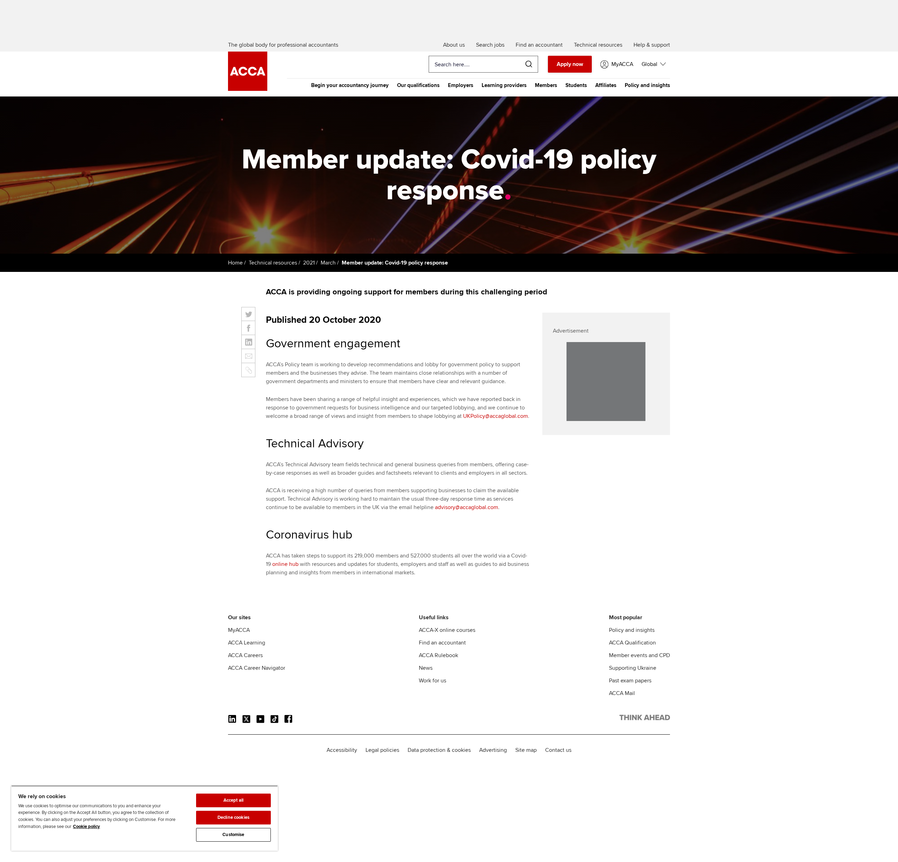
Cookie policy (86, 826)
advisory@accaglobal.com (466, 507)
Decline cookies (233, 817)
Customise (233, 834)
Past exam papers (630, 680)
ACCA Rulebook (438, 655)
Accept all (233, 800)
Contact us (558, 750)
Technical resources (273, 262)
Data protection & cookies (439, 750)
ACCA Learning (246, 642)
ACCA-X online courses (447, 630)
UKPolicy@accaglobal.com (495, 416)
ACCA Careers (245, 655)
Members (546, 85)
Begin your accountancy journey (350, 85)
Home (235, 262)
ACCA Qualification (632, 642)
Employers (460, 85)
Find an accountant (442, 642)
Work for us (432, 680)
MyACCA (239, 630)
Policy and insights (647, 85)
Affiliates (605, 85)
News (426, 667)
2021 (309, 262)
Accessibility (342, 750)
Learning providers (504, 85)
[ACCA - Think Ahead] (247, 89)
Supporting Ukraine (632, 667)
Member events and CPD (639, 655)
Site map (526, 750)
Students (576, 85)
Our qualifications (418, 85)
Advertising (493, 750)
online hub (285, 564)
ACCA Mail (622, 693)
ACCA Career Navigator (256, 667)
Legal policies (382, 750)
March (328, 262)
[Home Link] (644, 718)
